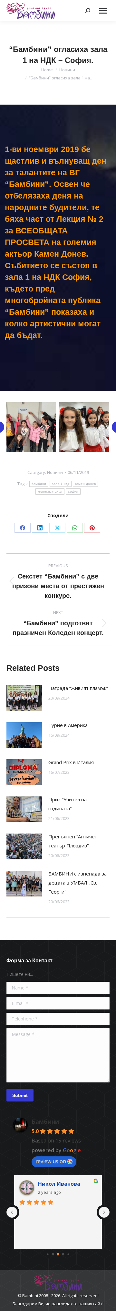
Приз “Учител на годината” (67, 804)
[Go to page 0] (47, 1254)
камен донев (85, 484)
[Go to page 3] (63, 1254)
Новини (55, 472)
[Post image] (24, 698)
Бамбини (45, 1121)
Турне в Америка (68, 725)
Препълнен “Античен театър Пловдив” (73, 841)
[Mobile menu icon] (103, 11)
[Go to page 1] (53, 1254)
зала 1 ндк (60, 484)
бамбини (39, 484)
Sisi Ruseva (52, 1183)
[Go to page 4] (68, 1254)
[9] (84, 427)
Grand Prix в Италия (71, 762)
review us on (50, 1161)
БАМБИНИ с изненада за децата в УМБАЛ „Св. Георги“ (77, 882)
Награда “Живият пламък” (78, 688)
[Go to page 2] (58, 1254)
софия (73, 491)
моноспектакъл (50, 491)
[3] (31, 427)
